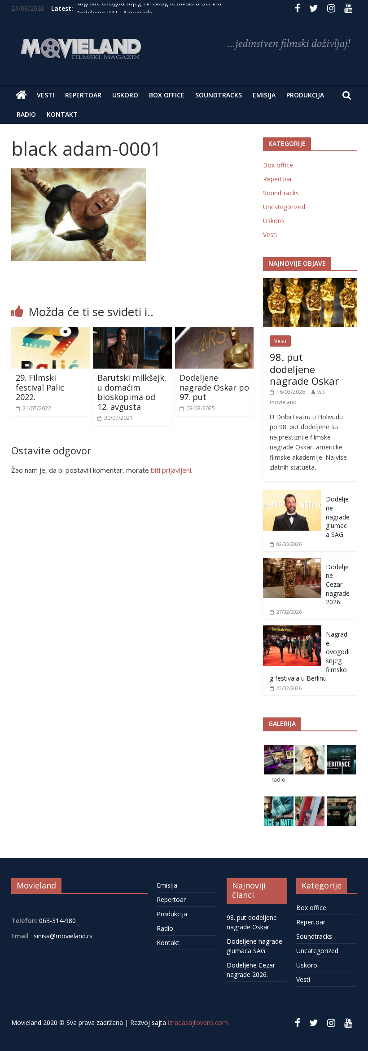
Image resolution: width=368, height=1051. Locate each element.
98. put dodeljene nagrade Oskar (304, 368)
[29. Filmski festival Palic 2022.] (50, 333)
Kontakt (62, 114)
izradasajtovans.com (198, 1022)
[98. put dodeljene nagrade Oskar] (310, 282)
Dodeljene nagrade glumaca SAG (338, 516)
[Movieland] (21, 95)
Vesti (45, 95)
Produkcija (305, 95)
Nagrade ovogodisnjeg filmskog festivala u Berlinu (148, 8)
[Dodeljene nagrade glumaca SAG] (292, 495)
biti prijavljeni (171, 470)
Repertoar (83, 95)
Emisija (264, 95)
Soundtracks (218, 95)
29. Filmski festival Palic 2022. (40, 387)
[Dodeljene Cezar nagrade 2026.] (292, 562)
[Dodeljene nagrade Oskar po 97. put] (214, 333)
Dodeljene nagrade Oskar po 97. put (214, 387)
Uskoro (125, 95)
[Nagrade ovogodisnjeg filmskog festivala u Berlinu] (292, 630)
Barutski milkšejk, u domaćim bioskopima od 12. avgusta (131, 392)
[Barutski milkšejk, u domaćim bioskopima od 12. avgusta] (132, 333)
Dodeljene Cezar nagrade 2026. (338, 584)
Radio (26, 114)
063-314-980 (56, 920)
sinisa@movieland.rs (63, 936)
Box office (166, 95)
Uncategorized (284, 206)
